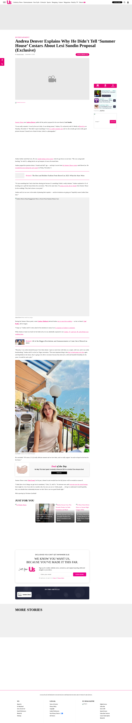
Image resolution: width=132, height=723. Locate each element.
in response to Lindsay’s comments (65, 328)
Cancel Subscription (105, 716)
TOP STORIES (81, 54)
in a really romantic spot (56, 129)
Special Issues (103, 711)
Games (61, 2)
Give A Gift (102, 709)
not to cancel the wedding (65, 321)
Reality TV (74, 2)
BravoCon (82, 126)
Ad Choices (52, 716)
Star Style (36, 2)
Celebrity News (18, 2)
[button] (124, 2)
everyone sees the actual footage (78, 484)
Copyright (52, 709)
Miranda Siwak (20, 54)
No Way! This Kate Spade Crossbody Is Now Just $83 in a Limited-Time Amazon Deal (59, 469)
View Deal (59, 473)
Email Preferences (21, 711)
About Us (19, 704)
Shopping (55, 2)
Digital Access (103, 704)
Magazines (67, 2)
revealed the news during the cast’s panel (26, 168)
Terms (54, 578)
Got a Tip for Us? (21, 709)
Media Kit (19, 713)
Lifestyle (43, 2)
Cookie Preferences (54, 711)
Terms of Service (54, 704)
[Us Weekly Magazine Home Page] (9, 2)
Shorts (81, 2)
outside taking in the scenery (45, 159)
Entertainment (28, 2)
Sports (49, 2)
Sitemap (19, 716)
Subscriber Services (105, 713)
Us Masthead (20, 706)
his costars (70, 165)
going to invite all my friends (68, 186)
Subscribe (117, 2)
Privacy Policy (61, 578)
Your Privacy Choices (55, 713)
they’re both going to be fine (76, 352)
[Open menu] (4, 2)
